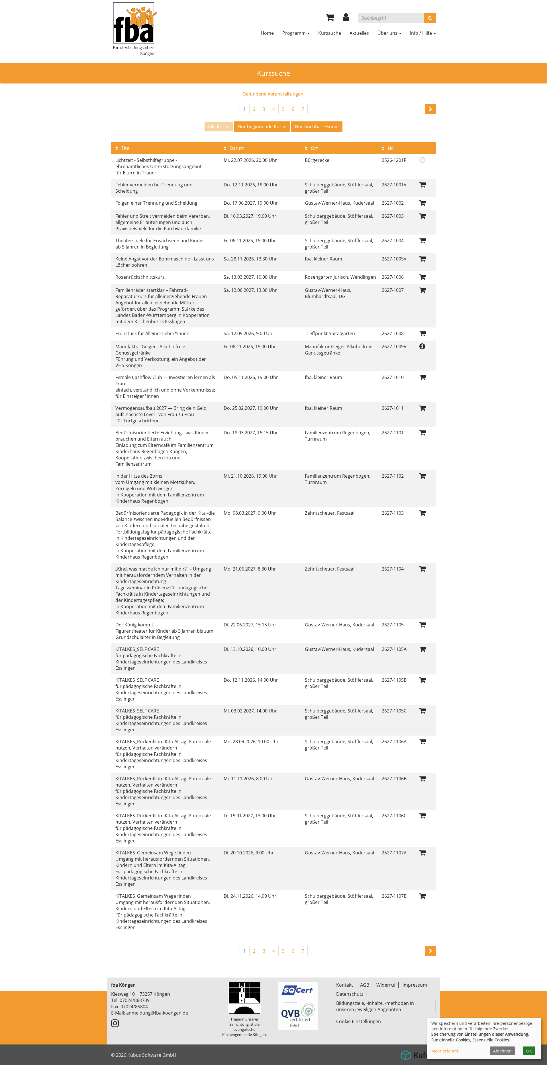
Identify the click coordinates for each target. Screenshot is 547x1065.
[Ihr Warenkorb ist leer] (330, 19)
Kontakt (344, 985)
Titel (125, 148)
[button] (346, 19)
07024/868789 (135, 1000)
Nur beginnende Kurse (262, 126)
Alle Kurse (218, 126)
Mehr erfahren (445, 1051)
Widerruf (385, 985)
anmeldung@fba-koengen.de (157, 1013)
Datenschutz (349, 994)
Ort (314, 148)
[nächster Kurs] (430, 109)
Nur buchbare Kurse (317, 126)
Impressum (415, 985)
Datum (236, 148)
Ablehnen (502, 1051)
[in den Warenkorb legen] (422, 184)
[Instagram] (115, 1025)
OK (529, 1051)
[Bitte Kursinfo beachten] (422, 346)
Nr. (390, 148)
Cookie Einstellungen (358, 1021)
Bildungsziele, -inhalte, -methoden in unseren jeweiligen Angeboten (375, 1006)
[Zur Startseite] (134, 28)
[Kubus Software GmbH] (416, 1053)
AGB (364, 985)
